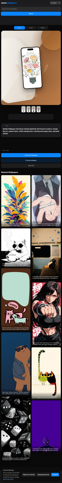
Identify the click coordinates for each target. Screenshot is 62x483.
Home (6, 125)
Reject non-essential (29, 474)
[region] (31, 130)
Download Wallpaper (31, 155)
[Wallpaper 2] (28, 109)
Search (31, 13)
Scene (19, 27)
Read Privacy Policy (8, 479)
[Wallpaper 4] (38, 109)
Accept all (55, 474)
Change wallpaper (31, 160)
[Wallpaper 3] (33, 109)
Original (43, 27)
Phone (31, 27)
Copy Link (31, 165)
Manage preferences (43, 474)
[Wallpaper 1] (23, 109)
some (9, 3)
